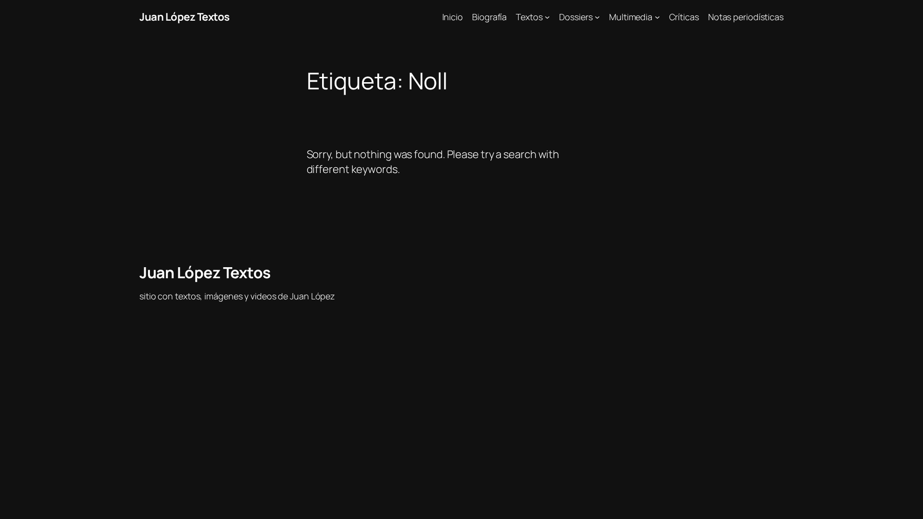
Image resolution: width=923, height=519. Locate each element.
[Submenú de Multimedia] (657, 17)
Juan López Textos (184, 17)
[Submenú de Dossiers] (597, 17)
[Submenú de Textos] (547, 17)
